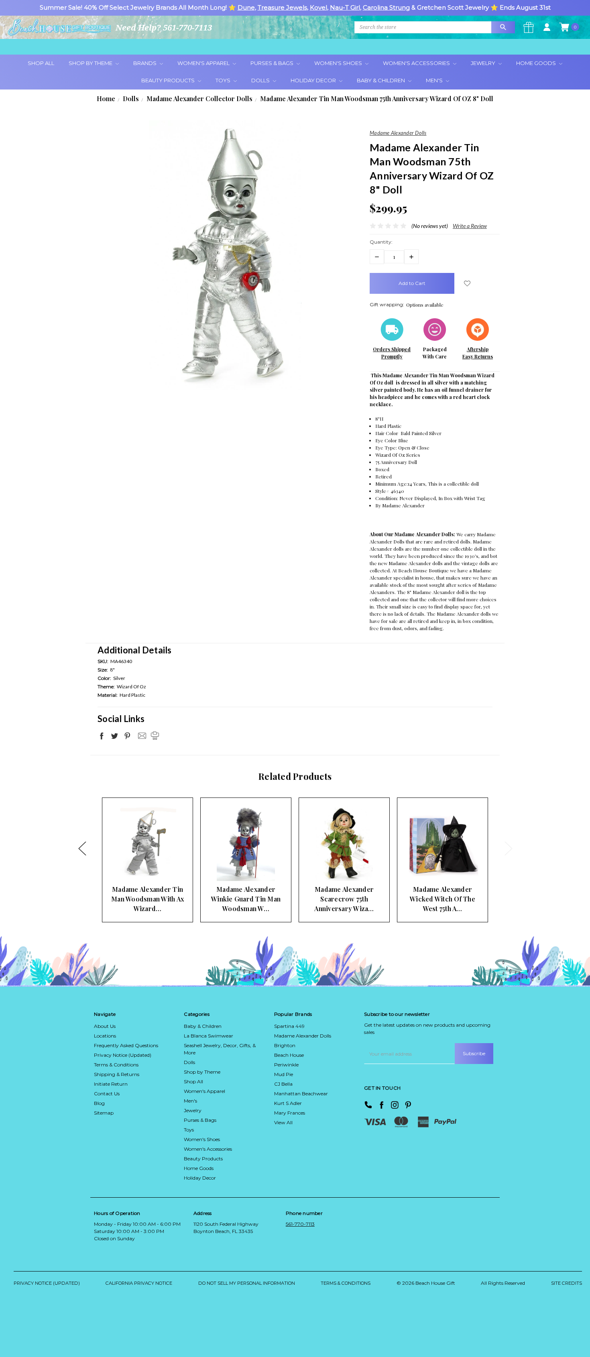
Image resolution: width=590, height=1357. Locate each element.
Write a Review (470, 225)
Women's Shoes (338, 63)
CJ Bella (283, 1084)
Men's (435, 80)
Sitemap (104, 1113)
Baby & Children (381, 80)
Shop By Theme (91, 63)
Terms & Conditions (116, 1065)
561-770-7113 (300, 1224)
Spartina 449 (289, 1026)
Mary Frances (289, 1113)
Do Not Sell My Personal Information (246, 1283)
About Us (105, 1026)
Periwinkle (286, 1065)
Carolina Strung (386, 7)
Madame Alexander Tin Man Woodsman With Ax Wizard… (147, 899)
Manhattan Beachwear (301, 1093)
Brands (145, 63)
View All (283, 1122)
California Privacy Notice (139, 1283)
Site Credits (566, 1283)
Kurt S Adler (288, 1103)
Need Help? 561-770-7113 (164, 27)
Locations (105, 1036)
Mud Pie (283, 1074)
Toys (224, 80)
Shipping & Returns (116, 1074)
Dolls (261, 80)
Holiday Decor (314, 80)
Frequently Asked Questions (126, 1045)
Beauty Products (168, 80)
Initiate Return (111, 1084)
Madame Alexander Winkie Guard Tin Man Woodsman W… (246, 899)
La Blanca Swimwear (208, 1036)
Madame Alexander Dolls (302, 1036)
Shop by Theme (202, 1072)
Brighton (284, 1045)
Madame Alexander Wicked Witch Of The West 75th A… (442, 899)
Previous (82, 848)
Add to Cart (135, 866)
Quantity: (381, 242)
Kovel (318, 7)
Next (508, 848)
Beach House (289, 1055)
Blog (99, 1103)
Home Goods (536, 63)
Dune (246, 7)
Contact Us (107, 1093)
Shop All (41, 63)
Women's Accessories (417, 63)
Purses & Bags (272, 63)
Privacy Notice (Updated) (122, 1055)
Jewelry (483, 63)
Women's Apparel (204, 63)
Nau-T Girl (345, 7)
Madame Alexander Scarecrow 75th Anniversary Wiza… (344, 899)
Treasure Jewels (282, 7)
